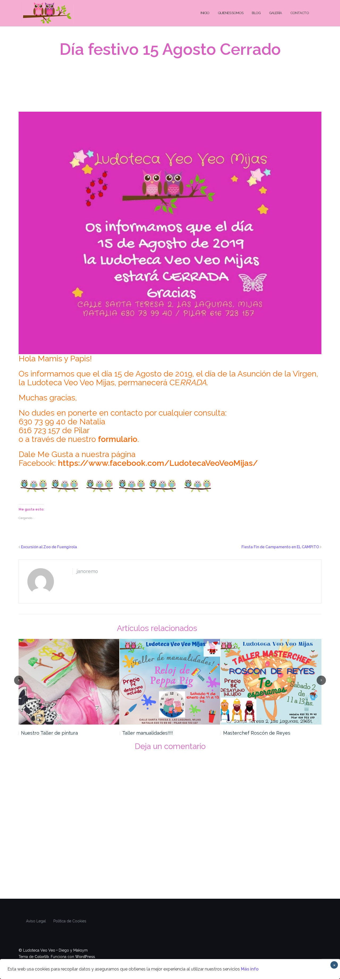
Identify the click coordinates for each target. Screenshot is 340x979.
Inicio (205, 13)
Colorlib (42, 957)
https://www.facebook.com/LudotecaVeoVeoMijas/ (158, 463)
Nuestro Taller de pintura (49, 733)
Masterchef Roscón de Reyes (256, 733)
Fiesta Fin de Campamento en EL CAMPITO (280, 547)
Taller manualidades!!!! (147, 733)
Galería (275, 13)
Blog (256, 13)
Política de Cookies (69, 921)
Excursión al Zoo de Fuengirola (49, 547)
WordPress (85, 957)
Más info (249, 969)
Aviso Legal (36, 921)
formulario (117, 439)
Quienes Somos (230, 13)
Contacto (299, 13)
